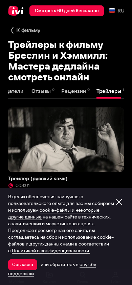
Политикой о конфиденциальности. (51, 250)
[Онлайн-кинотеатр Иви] (17, 11)
